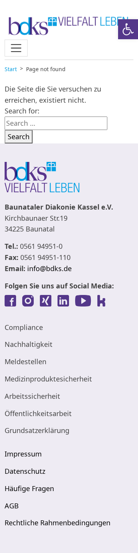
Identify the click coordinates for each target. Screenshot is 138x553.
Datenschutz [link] (25, 471)
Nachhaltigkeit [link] (29, 344)
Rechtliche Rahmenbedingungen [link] (57, 522)
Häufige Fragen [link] (29, 488)
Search (19, 136)
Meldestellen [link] (25, 361)
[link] (128, 29)
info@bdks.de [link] (49, 268)
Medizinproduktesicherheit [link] (48, 378)
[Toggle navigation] (16, 48)
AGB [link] (12, 505)
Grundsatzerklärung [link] (37, 430)
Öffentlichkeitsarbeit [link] (38, 413)
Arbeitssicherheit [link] (32, 396)
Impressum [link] (23, 453)
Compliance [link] (24, 327)
